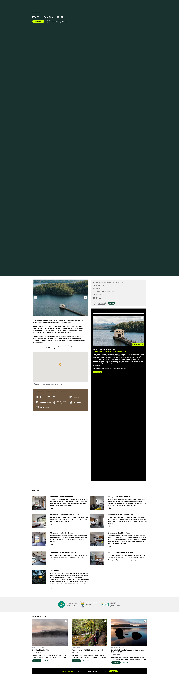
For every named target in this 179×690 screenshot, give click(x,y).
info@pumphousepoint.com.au (105, 291)
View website (37, 660)
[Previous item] (35, 297)
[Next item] (85, 297)
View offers (113, 671)
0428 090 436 (100, 285)
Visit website (99, 288)
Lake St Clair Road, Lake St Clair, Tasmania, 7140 (49, 384)
